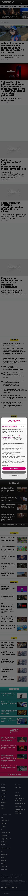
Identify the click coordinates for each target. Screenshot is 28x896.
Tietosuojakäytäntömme (14, 475)
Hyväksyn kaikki (14, 468)
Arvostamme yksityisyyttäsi (9, 426)
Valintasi (22, 426)
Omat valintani (14, 472)
